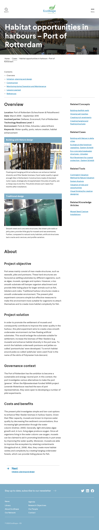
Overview (11, 75)
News (7, 501)
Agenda (31, 502)
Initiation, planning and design (19, 79)
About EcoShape (12, 509)
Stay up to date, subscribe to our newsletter (28, 490)
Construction (12, 83)
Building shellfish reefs (79, 110)
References (11, 93)
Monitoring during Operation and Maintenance (26, 86)
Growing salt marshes (79, 114)
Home (7, 58)
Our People (33, 509)
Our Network (10, 512)
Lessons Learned (14, 90)
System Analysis (77, 181)
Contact (31, 512)
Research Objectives (37, 505)
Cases (14, 58)
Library (8, 505)
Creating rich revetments (80, 117)
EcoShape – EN (15, 523)
